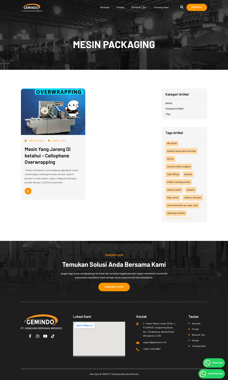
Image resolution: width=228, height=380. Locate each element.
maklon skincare (192, 197)
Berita (168, 103)
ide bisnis (172, 143)
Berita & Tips (139, 7)
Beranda (104, 7)
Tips (167, 114)
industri (191, 190)
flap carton (173, 197)
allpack (188, 174)
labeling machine (176, 213)
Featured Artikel (174, 108)
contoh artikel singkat (179, 166)
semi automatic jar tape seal (182, 205)
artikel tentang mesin (178, 182)
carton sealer (174, 190)
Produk (120, 7)
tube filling (173, 174)
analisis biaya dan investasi (181, 151)
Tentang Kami (161, 7)
